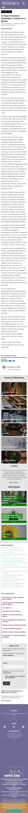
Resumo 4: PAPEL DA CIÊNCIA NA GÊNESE (13, 632)
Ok (8, 810)
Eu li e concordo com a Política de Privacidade (15, 676)
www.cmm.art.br (6, 700)
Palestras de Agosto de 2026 (11, 548)
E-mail (5, 663)
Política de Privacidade (14, 671)
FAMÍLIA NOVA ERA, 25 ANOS (10, 565)
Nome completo (9, 655)
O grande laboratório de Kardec (12, 550)
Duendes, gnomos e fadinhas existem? (14, 625)
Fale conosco (6, 608)
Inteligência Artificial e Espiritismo (13, 558)
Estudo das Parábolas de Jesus (12, 628)
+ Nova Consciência (14, 369)
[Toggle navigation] (3, 7)
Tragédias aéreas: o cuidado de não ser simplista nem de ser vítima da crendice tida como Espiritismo (13, 585)
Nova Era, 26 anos (8, 552)
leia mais (14, 505)
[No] (26, 807)
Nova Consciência (6, 12)
